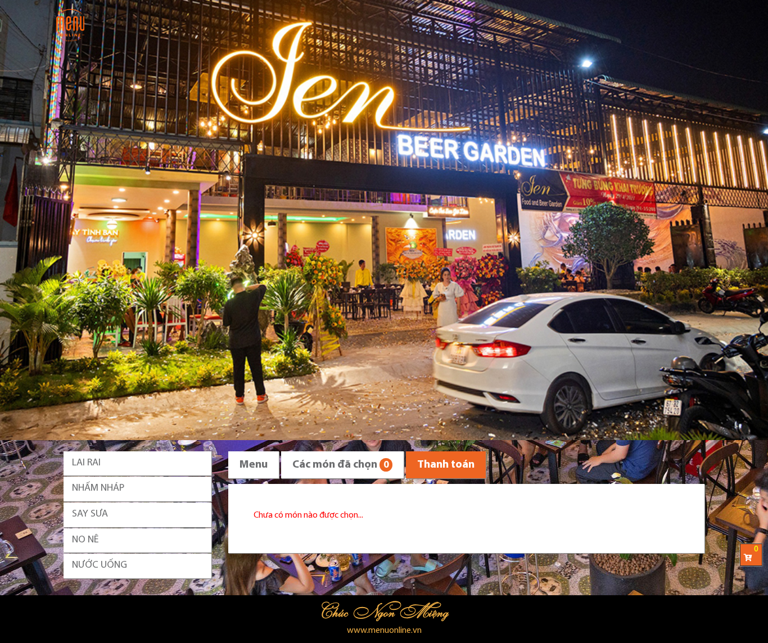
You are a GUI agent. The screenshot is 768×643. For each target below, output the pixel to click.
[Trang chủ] (70, 25)
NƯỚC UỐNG (99, 565)
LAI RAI (86, 463)
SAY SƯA (90, 514)
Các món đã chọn (340, 464)
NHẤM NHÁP (98, 488)
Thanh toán (446, 464)
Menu (254, 464)
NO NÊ (85, 540)
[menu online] (384, 220)
